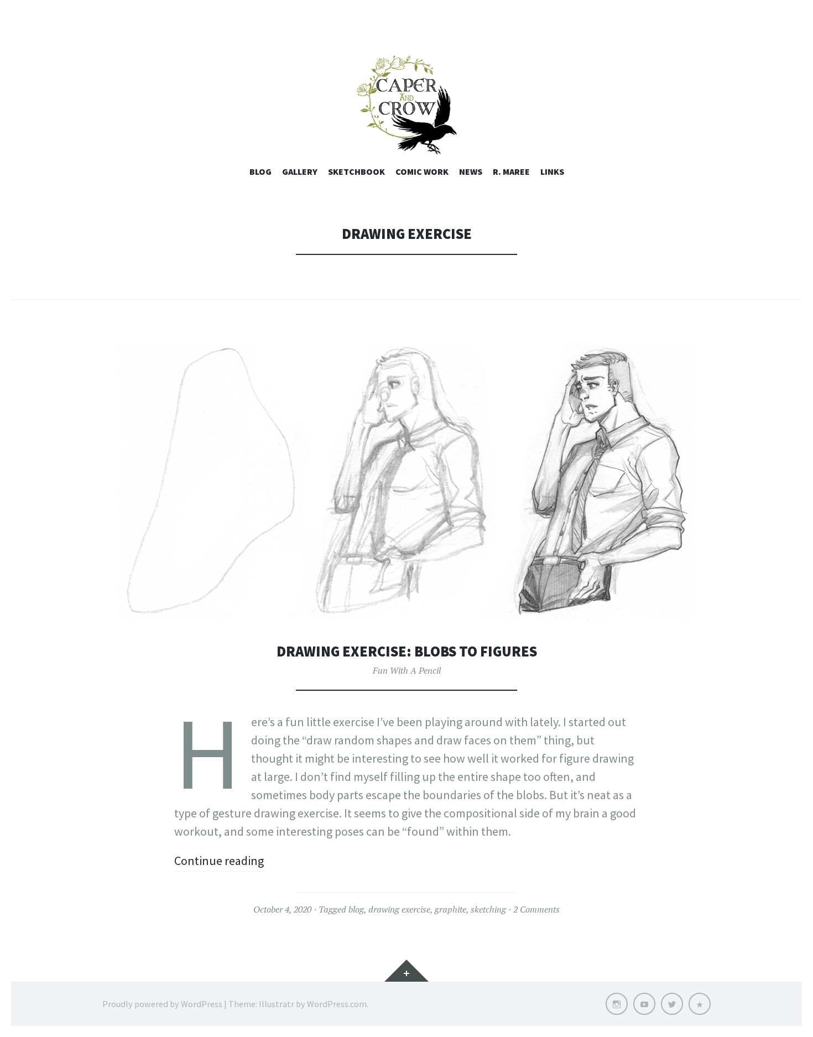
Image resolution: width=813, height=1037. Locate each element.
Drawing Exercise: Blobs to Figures (407, 651)
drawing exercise (399, 909)
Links (552, 171)
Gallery (299, 171)
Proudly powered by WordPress (162, 1003)
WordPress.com (337, 1003)
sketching (488, 909)
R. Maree (511, 171)
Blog (260, 171)
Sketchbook (356, 171)
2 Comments (536, 909)
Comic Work (422, 171)
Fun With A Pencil (407, 670)
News (470, 171)
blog (356, 909)
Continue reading (219, 860)
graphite (450, 909)
